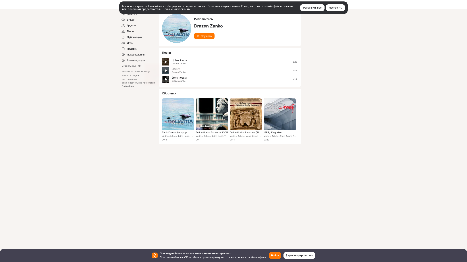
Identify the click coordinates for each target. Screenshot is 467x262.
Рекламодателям (131, 71)
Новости (126, 75)
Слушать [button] (206, 36)
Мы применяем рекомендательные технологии (138, 83)
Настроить (335, 7)
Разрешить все (312, 7)
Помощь (145, 71)
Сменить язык (129, 65)
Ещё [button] (134, 75)
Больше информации (176, 9)
